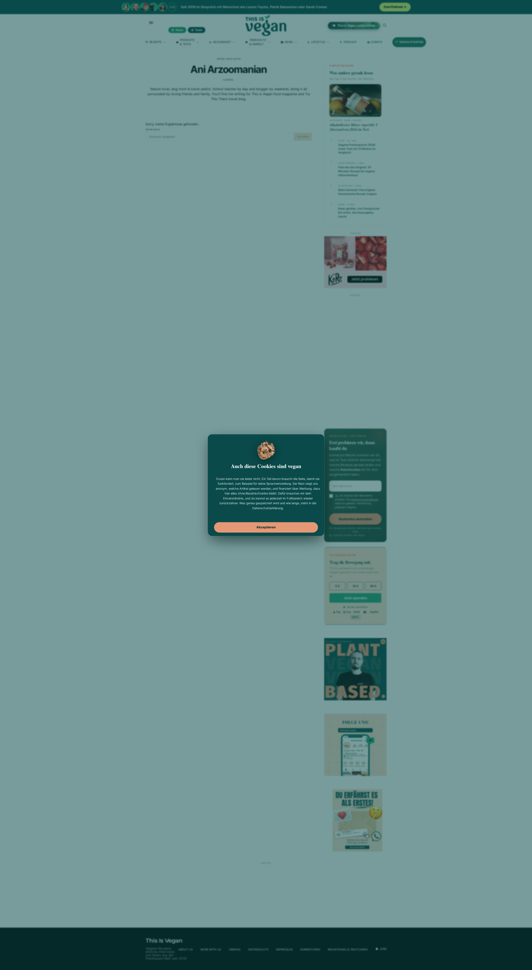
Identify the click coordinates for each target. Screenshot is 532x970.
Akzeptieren (266, 527)
